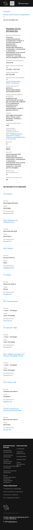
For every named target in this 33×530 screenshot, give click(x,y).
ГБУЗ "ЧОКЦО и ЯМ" (9, 382)
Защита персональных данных (21, 464)
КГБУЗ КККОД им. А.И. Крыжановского (10, 221)
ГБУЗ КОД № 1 (8, 194)
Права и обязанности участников (13, 492)
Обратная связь (21, 459)
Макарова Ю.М (8, 213)
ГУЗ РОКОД (7, 275)
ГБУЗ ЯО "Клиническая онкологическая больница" (12, 409)
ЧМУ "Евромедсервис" (10, 301)
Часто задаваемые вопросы (11, 498)
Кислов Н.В (7, 430)
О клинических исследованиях (12, 489)
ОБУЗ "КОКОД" (8, 248)
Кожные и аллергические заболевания (7, 461)
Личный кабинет (24, 3)
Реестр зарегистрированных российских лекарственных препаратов (9, 479)
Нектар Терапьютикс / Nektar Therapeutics (13, 82)
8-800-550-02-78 (21, 517)
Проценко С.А (7, 375)
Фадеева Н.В (7, 402)
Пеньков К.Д (7, 321)
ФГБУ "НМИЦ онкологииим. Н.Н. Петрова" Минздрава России (14, 355)
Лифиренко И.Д (8, 268)
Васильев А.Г (7, 347)
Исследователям (21, 456)
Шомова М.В (7, 294)
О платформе (20, 449)
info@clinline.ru (12, 521)
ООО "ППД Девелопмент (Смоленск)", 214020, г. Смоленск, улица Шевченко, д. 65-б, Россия (15, 136)
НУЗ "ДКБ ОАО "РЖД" (10, 328)
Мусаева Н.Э (7, 241)
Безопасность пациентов (10, 495)
